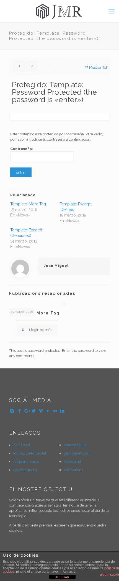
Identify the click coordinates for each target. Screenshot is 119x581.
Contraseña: (21, 149)
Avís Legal (21, 445)
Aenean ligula (75, 445)
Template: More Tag (28, 204)
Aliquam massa (26, 461)
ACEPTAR (62, 577)
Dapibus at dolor (77, 453)
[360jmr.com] (59, 11)
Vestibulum (73, 470)
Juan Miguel (56, 266)
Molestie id (72, 461)
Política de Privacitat (29, 453)
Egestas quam (25, 470)
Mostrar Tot (98, 67)
